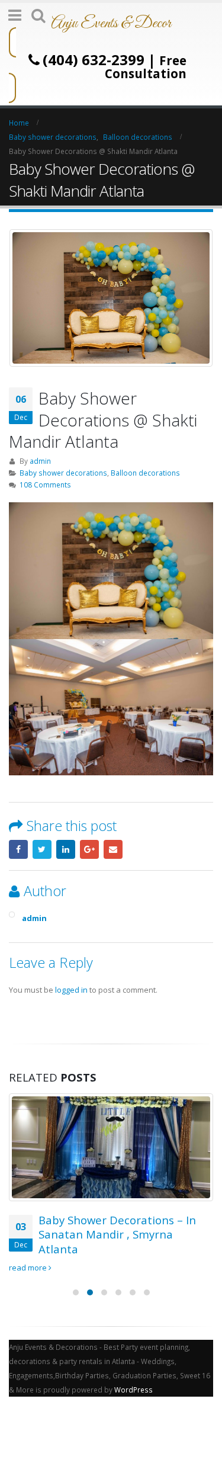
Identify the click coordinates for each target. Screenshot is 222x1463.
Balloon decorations (145, 472)
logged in (71, 989)
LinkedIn (65, 849)
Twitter (42, 849)
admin (40, 461)
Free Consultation (145, 67)
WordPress (133, 1389)
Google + (89, 849)
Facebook (18, 849)
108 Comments (45, 484)
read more (29, 1267)
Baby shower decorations (63, 472)
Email (113, 849)
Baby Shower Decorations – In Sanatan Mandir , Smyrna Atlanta (117, 1234)
